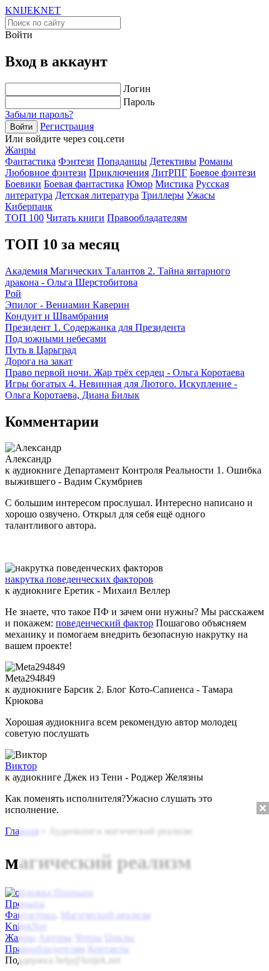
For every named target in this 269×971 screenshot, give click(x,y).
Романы (216, 161)
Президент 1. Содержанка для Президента (95, 327)
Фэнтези (76, 161)
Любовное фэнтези (45, 172)
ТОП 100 (24, 217)
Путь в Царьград (40, 350)
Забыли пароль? (39, 114)
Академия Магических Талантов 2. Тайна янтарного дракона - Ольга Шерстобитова (117, 277)
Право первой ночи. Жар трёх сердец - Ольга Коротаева (125, 372)
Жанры (20, 150)
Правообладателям (147, 217)
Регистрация (67, 126)
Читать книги (75, 217)
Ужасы (200, 195)
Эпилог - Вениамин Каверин (67, 304)
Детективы (173, 161)
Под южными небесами (55, 338)
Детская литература (97, 195)
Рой (13, 293)
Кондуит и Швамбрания (56, 316)
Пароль (139, 101)
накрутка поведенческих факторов (79, 579)
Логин (137, 88)
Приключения (119, 172)
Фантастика (30, 161)
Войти (21, 127)
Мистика (174, 184)
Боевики (23, 184)
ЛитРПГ (169, 172)
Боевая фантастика (84, 184)
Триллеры (162, 195)
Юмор (139, 184)
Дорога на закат (39, 361)
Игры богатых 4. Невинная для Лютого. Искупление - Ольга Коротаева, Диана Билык (121, 389)
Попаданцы (122, 161)
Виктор (21, 766)
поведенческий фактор (104, 623)
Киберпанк (29, 206)
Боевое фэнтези (223, 172)
